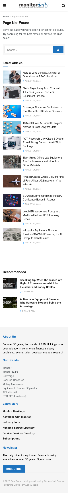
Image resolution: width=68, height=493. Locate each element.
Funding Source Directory (19, 427)
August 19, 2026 (32, 204)
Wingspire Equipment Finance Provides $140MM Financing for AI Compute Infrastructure (42, 234)
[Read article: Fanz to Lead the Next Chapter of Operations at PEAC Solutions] (12, 77)
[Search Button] (63, 5)
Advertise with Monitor (17, 417)
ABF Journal (10, 392)
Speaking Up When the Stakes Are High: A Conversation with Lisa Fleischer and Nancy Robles (41, 283)
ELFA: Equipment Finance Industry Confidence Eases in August (42, 197)
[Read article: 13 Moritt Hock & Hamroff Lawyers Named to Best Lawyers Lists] (12, 127)
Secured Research (13, 380)
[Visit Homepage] (34, 5)
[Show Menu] (4, 5)
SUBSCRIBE (14, 469)
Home (6, 16)
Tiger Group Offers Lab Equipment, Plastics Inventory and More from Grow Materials (42, 161)
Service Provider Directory (19, 433)
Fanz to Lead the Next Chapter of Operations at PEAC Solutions (41, 74)
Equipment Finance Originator (20, 388)
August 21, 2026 (32, 81)
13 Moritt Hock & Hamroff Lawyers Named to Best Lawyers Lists (42, 125)
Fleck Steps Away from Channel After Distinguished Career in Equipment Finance (41, 92)
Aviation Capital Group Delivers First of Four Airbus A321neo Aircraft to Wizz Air (43, 180)
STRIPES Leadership (15, 396)
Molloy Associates (13, 384)
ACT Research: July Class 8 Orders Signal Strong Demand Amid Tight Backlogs (43, 142)
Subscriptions (11, 438)
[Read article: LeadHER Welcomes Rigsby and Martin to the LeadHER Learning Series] (12, 215)
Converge (8, 376)
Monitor (7, 368)
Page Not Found (20, 16)
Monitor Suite (10, 372)
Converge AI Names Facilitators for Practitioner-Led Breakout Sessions (43, 109)
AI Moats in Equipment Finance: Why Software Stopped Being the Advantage (40, 302)
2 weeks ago (28, 311)
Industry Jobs (11, 422)
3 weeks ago (28, 291)
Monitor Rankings (14, 411)
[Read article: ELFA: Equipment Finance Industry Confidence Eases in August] (12, 200)
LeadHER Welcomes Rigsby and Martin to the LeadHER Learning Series (41, 215)
